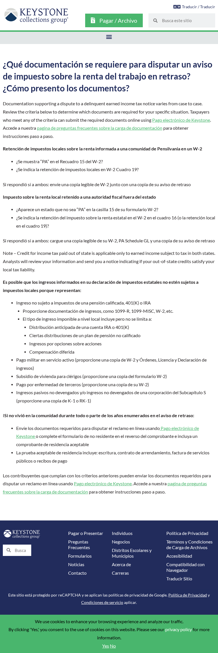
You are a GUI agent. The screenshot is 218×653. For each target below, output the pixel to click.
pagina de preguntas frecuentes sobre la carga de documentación (99, 128)
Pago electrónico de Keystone (181, 120)
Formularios (80, 555)
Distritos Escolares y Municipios (132, 553)
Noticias (76, 564)
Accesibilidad (179, 555)
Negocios (121, 541)
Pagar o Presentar (85, 533)
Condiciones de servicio (102, 602)
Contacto (77, 573)
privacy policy (178, 629)
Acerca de (121, 564)
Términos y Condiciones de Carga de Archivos (189, 544)
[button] (109, 36)
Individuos (122, 533)
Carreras (120, 573)
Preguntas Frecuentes (79, 544)
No (113, 645)
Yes (105, 645)
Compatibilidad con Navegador (185, 567)
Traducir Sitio (179, 578)
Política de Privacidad (187, 533)
